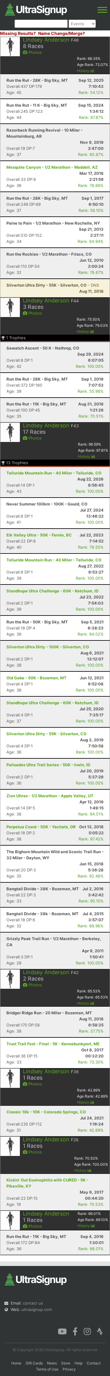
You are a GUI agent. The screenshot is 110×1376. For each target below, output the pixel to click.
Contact (94, 1363)
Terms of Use (47, 1369)
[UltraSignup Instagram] (87, 1331)
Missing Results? (18, 33)
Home (16, 1363)
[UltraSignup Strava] (99, 1331)
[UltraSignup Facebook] (75, 1331)
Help (78, 1363)
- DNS (52, 285)
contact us (33, 1303)
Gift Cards (34, 1363)
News (52, 1363)
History (83, 70)
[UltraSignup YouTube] (62, 1331)
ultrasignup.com (36, 1309)
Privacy (69, 1369)
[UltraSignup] (36, 8)
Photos (34, 52)
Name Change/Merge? (61, 33)
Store (65, 1363)
